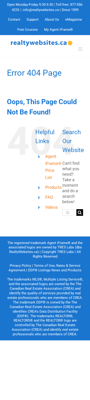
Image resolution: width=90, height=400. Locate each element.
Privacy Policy (20, 266)
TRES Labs (65, 252)
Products (53, 187)
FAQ (49, 197)
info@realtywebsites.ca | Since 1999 (50, 10)
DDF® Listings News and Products (54, 270)
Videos (51, 207)
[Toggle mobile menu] (80, 49)
